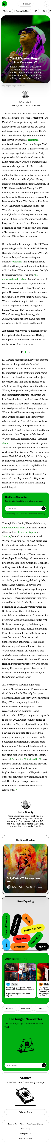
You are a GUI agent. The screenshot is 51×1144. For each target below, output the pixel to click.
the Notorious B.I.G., (31, 759)
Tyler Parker (19, 887)
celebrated (33, 139)
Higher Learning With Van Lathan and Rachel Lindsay (19, 994)
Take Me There (25, 1112)
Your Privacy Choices (35, 1124)
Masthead (25, 1008)
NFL (43, 11)
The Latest (7, 11)
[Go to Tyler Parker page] (9, 887)
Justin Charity (26, 102)
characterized (9, 443)
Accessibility (25, 1129)
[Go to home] (4, 4)
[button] (25, 4)
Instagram (24, 1134)
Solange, (6, 536)
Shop (41, 1008)
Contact (9, 1008)
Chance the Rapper (26, 532)
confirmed (16, 261)
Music (25, 53)
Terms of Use (13, 1124)
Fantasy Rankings (22, 11)
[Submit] (43, 508)
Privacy (22, 1124)
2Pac (12, 759)
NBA (35, 11)
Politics (14, 984)
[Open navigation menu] (46, 4)
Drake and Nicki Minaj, (14, 527)
